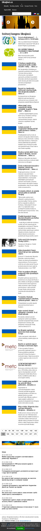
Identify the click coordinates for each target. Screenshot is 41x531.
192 (21, 434)
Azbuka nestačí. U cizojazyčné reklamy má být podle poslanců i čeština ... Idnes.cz (28, 129)
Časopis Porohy (29, 6)
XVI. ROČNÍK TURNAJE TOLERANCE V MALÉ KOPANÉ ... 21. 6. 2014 (28, 51)
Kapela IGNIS (7, 10)
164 (3, 434)
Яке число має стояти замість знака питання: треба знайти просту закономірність (19, 493)
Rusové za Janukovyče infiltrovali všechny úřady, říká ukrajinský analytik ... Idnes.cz (27, 91)
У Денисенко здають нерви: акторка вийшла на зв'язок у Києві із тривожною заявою (18, 500)
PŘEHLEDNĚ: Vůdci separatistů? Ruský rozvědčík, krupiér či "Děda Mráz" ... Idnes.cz (27, 108)
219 (26, 434)
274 (35, 434)
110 (17, 431)
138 (22, 431)
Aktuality (6, 6)
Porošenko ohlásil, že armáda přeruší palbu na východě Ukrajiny (28, 192)
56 (9, 431)
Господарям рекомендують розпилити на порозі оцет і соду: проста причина (20, 472)
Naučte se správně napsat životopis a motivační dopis (28, 345)
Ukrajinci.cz (7, 2)
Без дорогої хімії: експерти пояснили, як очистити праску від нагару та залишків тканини (19, 479)
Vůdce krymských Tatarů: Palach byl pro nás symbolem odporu (28, 252)
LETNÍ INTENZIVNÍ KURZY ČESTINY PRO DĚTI (27, 364)
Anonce (14, 10)
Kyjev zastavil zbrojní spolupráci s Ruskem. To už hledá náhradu (27, 312)
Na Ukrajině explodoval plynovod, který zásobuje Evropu (27, 332)
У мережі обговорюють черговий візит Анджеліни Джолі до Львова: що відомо (19, 486)
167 (17, 434)
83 (13, 431)
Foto (36, 6)
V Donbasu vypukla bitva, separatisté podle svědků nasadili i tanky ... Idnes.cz (27, 65)
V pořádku (20, 528)
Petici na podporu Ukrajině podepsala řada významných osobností (28, 273)
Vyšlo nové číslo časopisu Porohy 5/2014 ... (27, 240)
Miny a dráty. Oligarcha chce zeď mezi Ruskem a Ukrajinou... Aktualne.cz (28, 408)
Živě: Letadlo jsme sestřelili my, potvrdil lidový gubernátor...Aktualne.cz (28, 383)
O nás (21, 6)
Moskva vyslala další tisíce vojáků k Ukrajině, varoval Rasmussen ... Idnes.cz (28, 153)
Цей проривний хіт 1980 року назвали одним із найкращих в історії (17, 464)
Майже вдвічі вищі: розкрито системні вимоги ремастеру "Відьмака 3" (17, 457)
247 (30, 434)
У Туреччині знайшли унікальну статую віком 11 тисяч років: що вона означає (20, 508)
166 (12, 434)
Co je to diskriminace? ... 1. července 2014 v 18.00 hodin (28, 38)
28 (6, 431)
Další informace (29, 528)
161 (26, 431)
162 (31, 431)
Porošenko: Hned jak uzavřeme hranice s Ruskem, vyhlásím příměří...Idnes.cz (28, 298)
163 (35, 431)
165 (7, 434)
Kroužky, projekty (14, 6)
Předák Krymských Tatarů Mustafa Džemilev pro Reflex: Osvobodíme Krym (28, 218)
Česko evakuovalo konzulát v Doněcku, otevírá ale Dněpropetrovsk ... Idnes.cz (28, 167)
